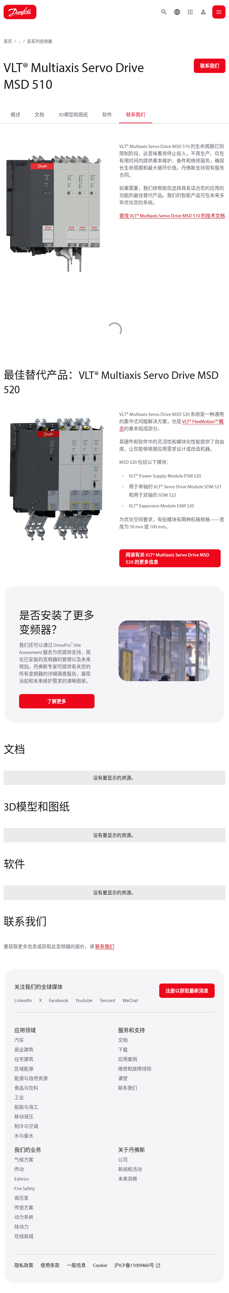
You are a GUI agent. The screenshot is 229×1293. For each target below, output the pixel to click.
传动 (19, 1169)
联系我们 (135, 115)
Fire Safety (24, 1188)
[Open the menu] (218, 12)
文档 (39, 115)
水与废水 (23, 1136)
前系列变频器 (39, 41)
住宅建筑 (23, 1059)
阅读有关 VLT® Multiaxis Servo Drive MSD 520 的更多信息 (167, 558)
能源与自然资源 (31, 1078)
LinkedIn (23, 1000)
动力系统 (23, 1217)
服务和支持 (131, 1030)
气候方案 (23, 1160)
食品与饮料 (26, 1088)
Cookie (100, 1265)
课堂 (123, 1078)
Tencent (107, 1000)
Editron (21, 1179)
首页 (8, 41)
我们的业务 (27, 1149)
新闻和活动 (130, 1169)
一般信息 (76, 1265)
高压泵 (21, 1198)
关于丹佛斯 (131, 1149)
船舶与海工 (26, 1107)
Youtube (83, 1000)
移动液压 (23, 1117)
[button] (190, 12)
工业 (19, 1097)
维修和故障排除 (134, 1069)
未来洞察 (127, 1179)
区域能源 (23, 1069)
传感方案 (23, 1207)
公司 (123, 1160)
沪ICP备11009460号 (134, 1265)
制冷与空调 (26, 1126)
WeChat (130, 1000)
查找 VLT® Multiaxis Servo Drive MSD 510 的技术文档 (172, 216)
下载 (123, 1050)
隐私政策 (23, 1265)
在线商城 (23, 1236)
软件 (107, 115)
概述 (15, 115)
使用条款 (50, 1265)
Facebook (58, 1000)
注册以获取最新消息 (186, 991)
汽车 (19, 1040)
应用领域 (25, 1030)
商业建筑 (23, 1050)
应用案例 (127, 1059)
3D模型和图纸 (73, 115)
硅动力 (21, 1227)
